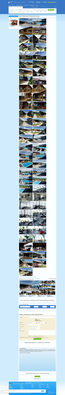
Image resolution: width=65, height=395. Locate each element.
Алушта (10, 386)
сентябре (30, 277)
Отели (16, 383)
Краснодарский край (42, 384)
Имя (20, 328)
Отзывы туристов (34, 276)
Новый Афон (33, 386)
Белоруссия (11, 387)
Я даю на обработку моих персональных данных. (36, 336)
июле (26, 277)
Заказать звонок (50, 2)
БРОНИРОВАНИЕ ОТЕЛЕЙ (19, 5)
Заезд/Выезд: (48, 296)
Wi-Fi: (29, 295)
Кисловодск (21, 388)
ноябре (35, 277)
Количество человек (22, 324)
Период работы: (40, 295)
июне (25, 277)
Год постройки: (21, 295)
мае (23, 277)
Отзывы (41, 382)
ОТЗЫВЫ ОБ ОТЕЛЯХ (25, 5)
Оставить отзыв (37, 376)
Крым (10, 384)
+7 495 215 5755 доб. (12, 25)
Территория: (21, 296)
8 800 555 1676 (51, 393)
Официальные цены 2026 (32, 382)
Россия (21, 384)
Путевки (19, 383)
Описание (20, 276)
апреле (22, 277)
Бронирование (30, 276)
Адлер (21, 385)
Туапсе (40, 387)
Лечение (21, 383)
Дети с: (29, 296)
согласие (32, 336)
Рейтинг (24, 383)
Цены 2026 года (25, 276)
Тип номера (21, 317)
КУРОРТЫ (10, 5)
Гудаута (32, 385)
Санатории (13, 383)
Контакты (36, 5)
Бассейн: (48, 295)
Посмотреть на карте (37, 278)
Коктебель (48, 387)
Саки (9, 385)
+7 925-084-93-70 (12, 26)
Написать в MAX (54, 2)
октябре (33, 277)
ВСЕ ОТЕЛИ (13, 5)
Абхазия (33, 384)
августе (28, 277)
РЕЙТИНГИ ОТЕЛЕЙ (31, 5)
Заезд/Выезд (21, 322)
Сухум (32, 387)
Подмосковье (22, 387)
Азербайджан (11, 388)
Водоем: (39, 296)
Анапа (21, 386)
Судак (47, 386)
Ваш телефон (21, 326)
